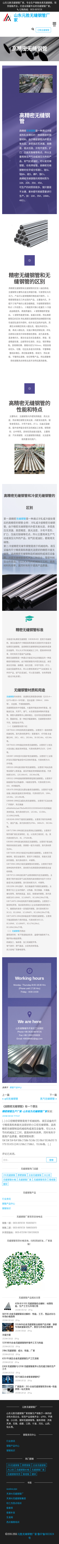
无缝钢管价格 (9, 1179)
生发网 (9, 1517)
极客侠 (9, 1507)
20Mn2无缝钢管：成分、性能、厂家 (18, 1350)
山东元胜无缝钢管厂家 (32, 17)
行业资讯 (6, 1198)
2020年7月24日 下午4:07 (11, 1116)
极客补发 (10, 1512)
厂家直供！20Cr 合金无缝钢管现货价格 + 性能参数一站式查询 (36, 1387)
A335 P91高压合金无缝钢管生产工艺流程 (20, 1358)
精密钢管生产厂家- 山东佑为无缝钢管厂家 (24, 1111)
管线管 (52, 1179)
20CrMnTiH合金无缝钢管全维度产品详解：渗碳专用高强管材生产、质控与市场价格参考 (36, 1325)
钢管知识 (6, 1208)
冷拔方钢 (6, 1334)
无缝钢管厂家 (24, 1179)
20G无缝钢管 (9, 1174)
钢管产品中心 (16, 1087)
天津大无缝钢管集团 (16, 1498)
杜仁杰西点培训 (13, 1503)
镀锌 (5, 1183)
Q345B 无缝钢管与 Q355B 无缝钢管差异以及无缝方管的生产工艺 (29, 1367)
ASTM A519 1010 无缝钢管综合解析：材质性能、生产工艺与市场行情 (34, 1304)
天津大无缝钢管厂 (15, 1493)
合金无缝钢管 (35, 1174)
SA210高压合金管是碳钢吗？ (28, 1376)
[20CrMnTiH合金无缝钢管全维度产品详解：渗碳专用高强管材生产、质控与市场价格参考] (8, 1326)
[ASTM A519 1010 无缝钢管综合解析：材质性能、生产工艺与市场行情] (8, 1305)
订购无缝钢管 (43, 29)
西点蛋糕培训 (12, 1521)
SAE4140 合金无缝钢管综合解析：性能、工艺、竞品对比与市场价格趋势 (28, 1315)
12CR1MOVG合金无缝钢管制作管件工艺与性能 (22, 1342)
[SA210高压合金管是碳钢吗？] (8, 1379)
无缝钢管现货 (40, 1179)
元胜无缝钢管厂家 (27, 1534)
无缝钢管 (30, 131)
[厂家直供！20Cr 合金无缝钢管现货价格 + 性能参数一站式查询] (8, 1388)
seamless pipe (11, 1488)
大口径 (47, 1174)
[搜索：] (29, 1159)
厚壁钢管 (22, 1174)
